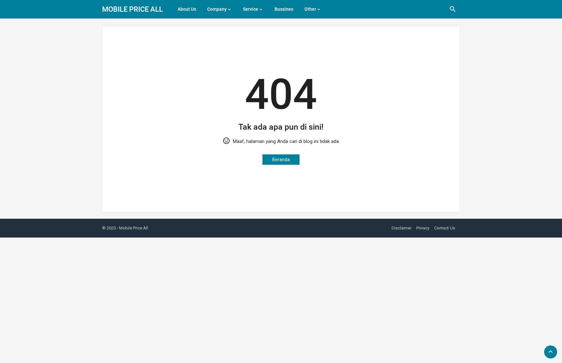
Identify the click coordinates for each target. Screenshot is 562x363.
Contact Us (444, 228)
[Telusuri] (453, 11)
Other (310, 9)
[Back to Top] (550, 351)
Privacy (422, 228)
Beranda (281, 159)
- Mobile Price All (132, 228)
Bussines (283, 9)
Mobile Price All (132, 9)
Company (217, 9)
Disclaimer (401, 228)
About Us (187, 9)
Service (250, 9)
